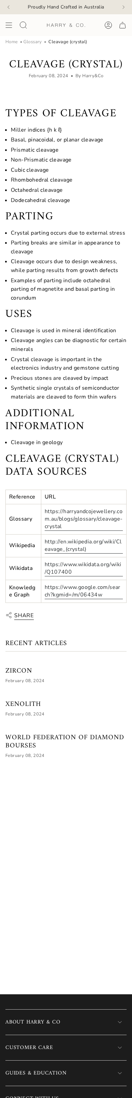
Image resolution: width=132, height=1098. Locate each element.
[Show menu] (9, 25)
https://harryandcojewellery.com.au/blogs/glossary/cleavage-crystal (84, 519)
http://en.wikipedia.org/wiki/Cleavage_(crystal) (83, 545)
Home (11, 42)
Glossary (32, 42)
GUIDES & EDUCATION (35, 1073)
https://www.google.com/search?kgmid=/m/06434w (82, 591)
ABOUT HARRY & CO (33, 1022)
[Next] (123, 7)
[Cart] (122, 25)
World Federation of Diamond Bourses (64, 742)
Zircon (18, 671)
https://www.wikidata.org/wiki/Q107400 (83, 568)
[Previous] (8, 7)
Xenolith (23, 704)
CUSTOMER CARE (29, 1047)
